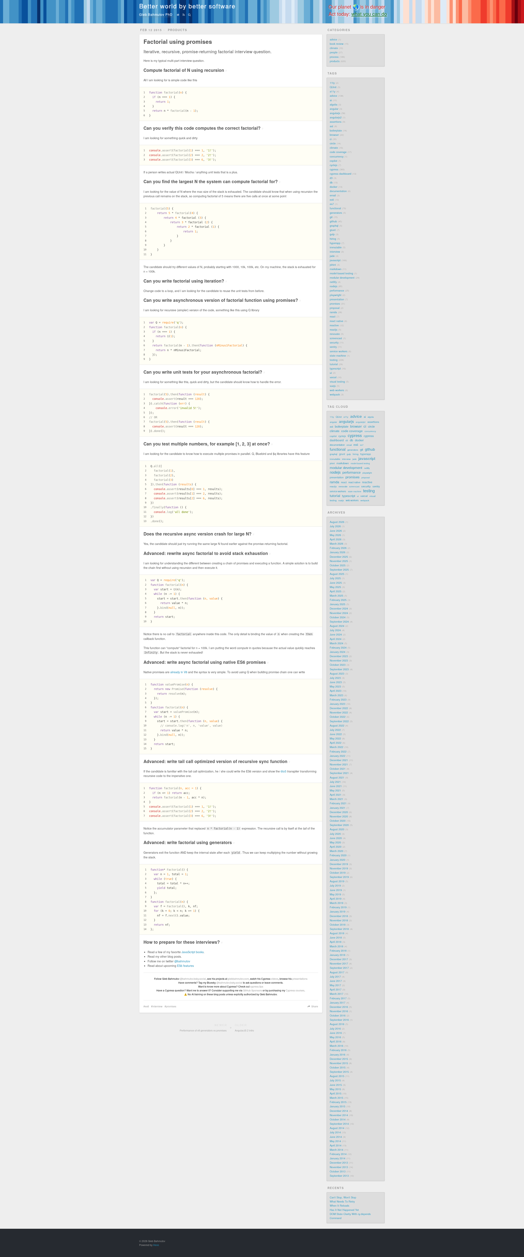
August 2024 (337, 626)
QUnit (333, 87)
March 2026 (336, 544)
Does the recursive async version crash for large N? (198, 534)
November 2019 (339, 868)
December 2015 (339, 1059)
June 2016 (336, 1033)
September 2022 (339, 721)
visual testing (337, 381)
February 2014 (338, 1154)
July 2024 (335, 630)
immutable (336, 247)
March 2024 (336, 643)
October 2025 (338, 565)
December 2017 (339, 959)
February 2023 (338, 699)
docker (333, 187)
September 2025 (339, 570)
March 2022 (336, 747)
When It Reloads (339, 1205)
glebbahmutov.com (238, 978)
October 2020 (338, 821)
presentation (337, 299)
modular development (342, 278)
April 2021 (335, 795)
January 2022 (337, 756)
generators (336, 213)
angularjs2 (336, 117)
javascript (335, 260)
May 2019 (335, 894)
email (333, 195)
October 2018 (338, 925)
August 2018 (337, 933)
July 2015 (335, 1080)
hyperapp (335, 243)
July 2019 (335, 885)
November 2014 (339, 1115)
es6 (147, 1006)
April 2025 (335, 591)
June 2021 (336, 786)
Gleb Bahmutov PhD (156, 14)
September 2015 (339, 1072)
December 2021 (339, 760)
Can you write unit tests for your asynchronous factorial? (204, 372)
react (332, 316)
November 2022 (339, 712)
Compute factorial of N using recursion (185, 70)
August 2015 (337, 1076)
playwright (335, 295)
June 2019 (336, 890)
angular (334, 109)
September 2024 (339, 621)
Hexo (156, 1245)
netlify (333, 282)
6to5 (283, 771)
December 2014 (339, 1111)
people (334, 52)
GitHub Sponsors (252, 990)
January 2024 (337, 652)
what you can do (369, 13)
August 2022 (337, 725)
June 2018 (336, 937)
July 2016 (335, 1028)
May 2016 (335, 1037)
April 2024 (335, 639)
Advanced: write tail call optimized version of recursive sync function (216, 761)
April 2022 (335, 743)
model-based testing (341, 273)
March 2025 (336, 595)
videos (274, 978)
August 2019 (337, 881)
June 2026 (336, 531)
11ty (332, 83)
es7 (332, 204)
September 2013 (339, 1176)
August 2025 (337, 574)
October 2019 (338, 873)
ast (331, 126)
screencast (336, 338)
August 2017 (337, 972)
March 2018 (336, 946)
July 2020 (335, 834)
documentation (338, 191)
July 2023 (335, 678)
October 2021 (338, 769)
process (334, 57)
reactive (334, 325)
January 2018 (337, 955)
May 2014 (335, 1141)
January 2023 (337, 704)
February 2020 (338, 855)
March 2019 (336, 903)
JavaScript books (193, 952)
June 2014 (336, 1137)
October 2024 (338, 617)
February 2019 (338, 907)
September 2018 (339, 929)
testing (334, 360)
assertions (335, 122)
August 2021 (337, 777)
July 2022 (335, 730)
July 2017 (335, 977)
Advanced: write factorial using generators (189, 842)
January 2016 (337, 1054)
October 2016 (338, 1015)
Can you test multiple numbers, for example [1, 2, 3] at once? (208, 444)
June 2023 (336, 682)
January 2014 (337, 1158)
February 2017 (338, 998)
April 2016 (335, 1041)
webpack (335, 394)
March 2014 (336, 1150)
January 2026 (337, 552)
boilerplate (336, 130)
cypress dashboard (340, 174)
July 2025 (335, 578)
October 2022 (338, 717)
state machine (338, 355)
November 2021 (339, 764)
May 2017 (335, 985)
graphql (334, 226)
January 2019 (337, 911)
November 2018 (339, 920)
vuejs (333, 386)
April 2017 (335, 989)
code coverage (338, 152)
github (333, 221)
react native (336, 321)
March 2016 (336, 1046)
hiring (333, 239)
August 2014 (337, 1128)
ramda (333, 312)
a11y (332, 91)
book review (336, 44)
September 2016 (339, 1020)
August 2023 (337, 673)
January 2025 (337, 604)
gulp (332, 234)
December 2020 (339, 812)
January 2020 (337, 860)
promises (171, 1006)
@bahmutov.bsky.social (193, 978)
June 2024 (336, 634)
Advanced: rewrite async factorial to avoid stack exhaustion (207, 553)
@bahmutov (182, 961)
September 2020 (339, 825)
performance (337, 290)
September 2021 (339, 773)
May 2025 (335, 587)
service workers (338, 351)
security (334, 342)
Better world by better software (187, 5)
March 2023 (336, 695)
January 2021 (337, 808)
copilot (333, 161)
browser (334, 135)
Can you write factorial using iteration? (185, 281)
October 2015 (338, 1067)
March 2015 (336, 1098)
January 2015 (337, 1106)
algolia (333, 104)
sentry (333, 347)
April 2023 (335, 691)
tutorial (334, 364)
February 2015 (338, 1102)
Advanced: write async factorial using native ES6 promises (206, 662)
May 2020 (335, 842)
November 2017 (339, 963)
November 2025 (339, 561)
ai (331, 100)
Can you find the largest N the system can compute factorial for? (211, 181)
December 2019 (339, 864)
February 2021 (338, 803)
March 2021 (336, 799)
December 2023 (339, 656)
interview (157, 1006)
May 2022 (335, 738)
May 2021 (335, 790)
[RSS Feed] (184, 14)
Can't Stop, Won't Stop (343, 1197)
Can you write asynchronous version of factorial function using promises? (222, 300)
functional (335, 208)
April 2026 (335, 539)
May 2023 (335, 686)
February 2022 (338, 751)
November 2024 (339, 613)
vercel (333, 377)
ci (331, 139)
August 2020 (337, 829)
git (331, 217)
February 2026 (338, 548)
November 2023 (339, 660)
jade (332, 256)
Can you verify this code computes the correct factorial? (203, 128)
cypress (334, 169)
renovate (335, 334)
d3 (331, 178)
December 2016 (339, 1007)
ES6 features (185, 966)
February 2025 (338, 600)
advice (333, 39)
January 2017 (337, 1002)
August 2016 (337, 1024)
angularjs (335, 113)
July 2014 (335, 1132)
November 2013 (339, 1167)
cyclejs (333, 165)
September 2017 (339, 968)
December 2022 (339, 708)
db (331, 182)
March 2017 (336, 994)
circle (333, 143)
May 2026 (335, 535)
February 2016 (338, 1050)
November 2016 (339, 1011)
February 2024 (338, 647)
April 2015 (335, 1093)
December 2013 (339, 1163)
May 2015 (335, 1089)
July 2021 (335, 782)
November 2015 (339, 1063)
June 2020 (336, 838)
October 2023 (338, 665)
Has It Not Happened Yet (344, 1210)
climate (334, 48)
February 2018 (338, 951)
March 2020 (336, 851)
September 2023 (339, 669)
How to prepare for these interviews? (182, 942)
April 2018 (335, 942)
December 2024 (339, 608)
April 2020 (335, 847)
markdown (335, 269)
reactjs (333, 329)
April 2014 (335, 1145)
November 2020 (339, 816)
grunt (333, 230)
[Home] (178, 14)
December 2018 (339, 916)
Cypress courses (295, 990)
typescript (335, 368)
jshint (333, 265)
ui (331, 373)
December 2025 (339, 557)
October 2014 (338, 1119)
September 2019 (339, 877)
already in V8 (178, 672)
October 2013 (338, 1171)
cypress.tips (256, 986)
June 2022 (336, 734)
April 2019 (335, 899)
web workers (337, 390)
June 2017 (336, 981)
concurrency (336, 156)
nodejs (333, 286)
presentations (299, 978)
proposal (335, 308)
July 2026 (335, 526)
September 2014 (339, 1124)
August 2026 (337, 522)
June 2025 (336, 583)
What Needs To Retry (342, 1201)
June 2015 (336, 1085)
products (335, 61)
